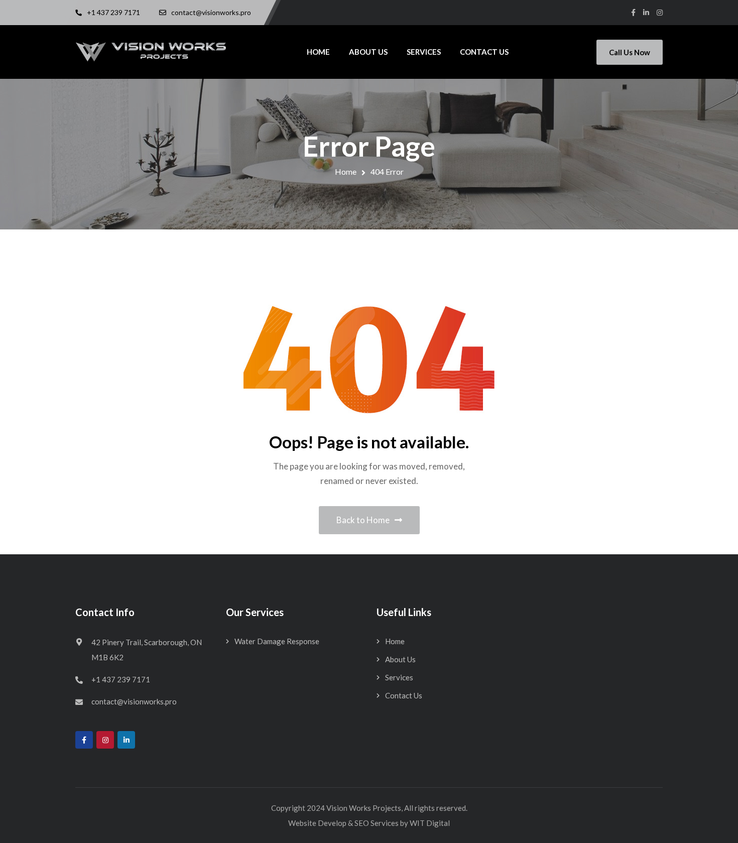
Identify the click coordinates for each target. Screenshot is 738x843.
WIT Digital (430, 822)
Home (345, 171)
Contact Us (403, 695)
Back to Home (363, 520)
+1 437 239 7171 (120, 679)
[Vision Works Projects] (150, 52)
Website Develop (317, 822)
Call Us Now (629, 52)
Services (399, 677)
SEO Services (376, 822)
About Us (400, 659)
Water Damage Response (276, 641)
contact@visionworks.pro (134, 701)
